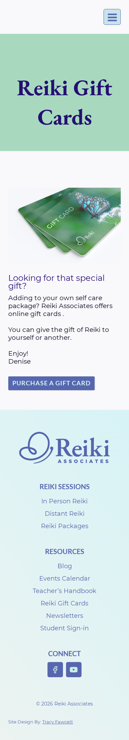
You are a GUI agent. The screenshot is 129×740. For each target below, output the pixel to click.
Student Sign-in (64, 628)
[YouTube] (74, 670)
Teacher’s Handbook (64, 591)
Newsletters (64, 616)
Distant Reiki (65, 513)
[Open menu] (112, 17)
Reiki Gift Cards (64, 603)
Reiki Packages (64, 526)
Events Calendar (64, 578)
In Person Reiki (64, 501)
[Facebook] (55, 670)
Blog (64, 566)
